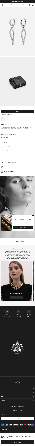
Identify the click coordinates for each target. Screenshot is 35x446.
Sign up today (23, 227)
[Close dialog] (33, 216)
